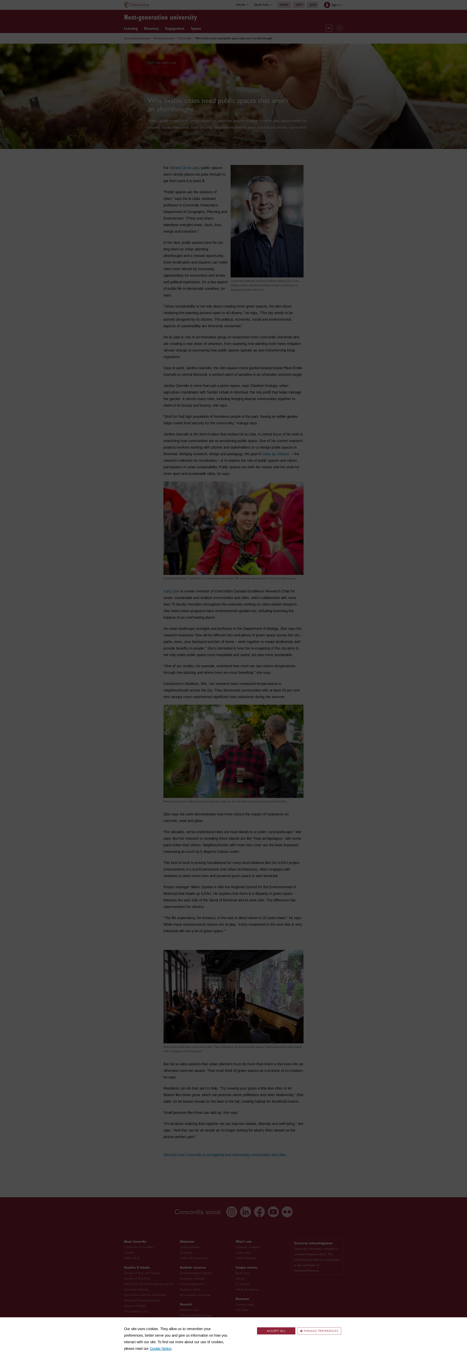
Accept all (276, 1331)
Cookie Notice (160, 1348)
